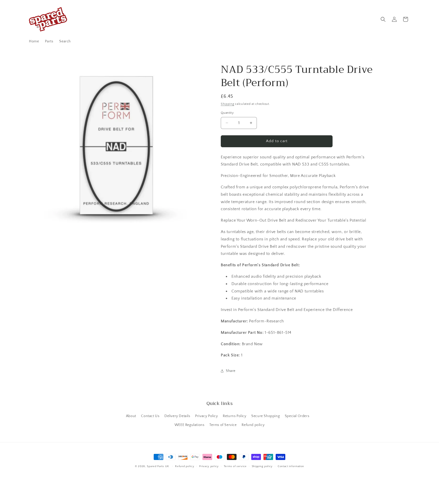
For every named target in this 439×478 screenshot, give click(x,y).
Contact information (291, 466)
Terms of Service (223, 425)
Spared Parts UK (158, 466)
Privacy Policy (206, 416)
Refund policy (253, 425)
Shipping (227, 104)
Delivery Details (177, 416)
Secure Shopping (265, 416)
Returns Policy (234, 416)
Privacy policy (209, 466)
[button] (383, 19)
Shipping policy (262, 466)
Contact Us (150, 416)
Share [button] (231, 371)
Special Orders (297, 416)
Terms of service (235, 466)
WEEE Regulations (190, 425)
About (131, 416)
